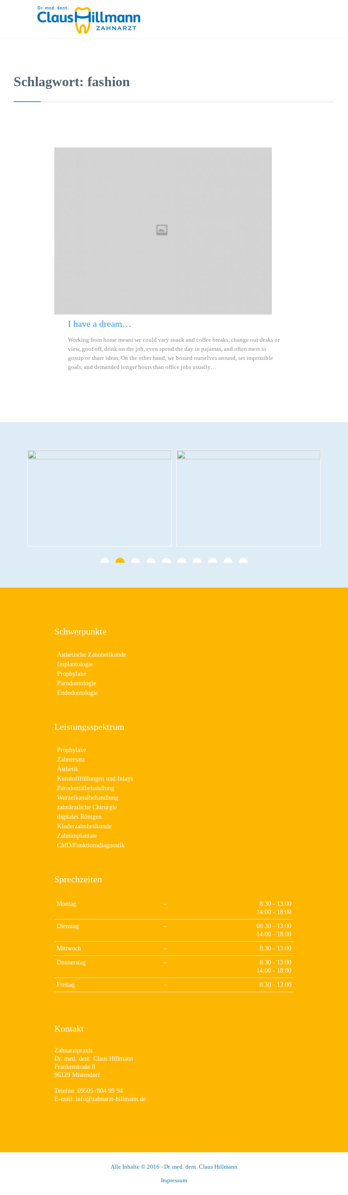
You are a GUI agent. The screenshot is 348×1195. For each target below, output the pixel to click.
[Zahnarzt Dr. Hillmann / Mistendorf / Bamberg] (183, 19)
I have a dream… (99, 324)
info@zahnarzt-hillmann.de (111, 1099)
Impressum (174, 1180)
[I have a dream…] (174, 231)
